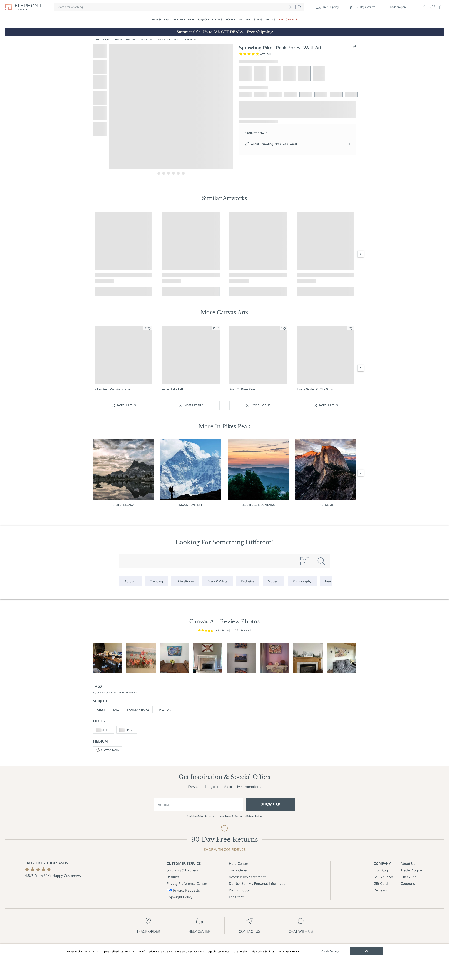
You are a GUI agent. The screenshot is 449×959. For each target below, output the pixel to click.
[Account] (423, 8)
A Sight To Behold (241, 275)
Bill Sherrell (237, 281)
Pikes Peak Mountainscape (112, 389)
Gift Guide (409, 876)
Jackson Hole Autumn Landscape (318, 275)
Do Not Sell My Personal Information (258, 883)
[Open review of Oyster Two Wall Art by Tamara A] (174, 658)
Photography (110, 750)
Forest (100, 709)
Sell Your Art (383, 876)
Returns (173, 876)
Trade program (398, 6)
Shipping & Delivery (182, 870)
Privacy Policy (290, 951)
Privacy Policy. (254, 816)
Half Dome (325, 505)
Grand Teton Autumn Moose (113, 275)
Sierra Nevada (123, 505)
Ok (366, 951)
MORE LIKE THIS (126, 291)
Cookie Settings (265, 951)
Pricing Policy (239, 890)
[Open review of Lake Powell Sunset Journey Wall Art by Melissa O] (274, 658)
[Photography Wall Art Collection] (302, 581)
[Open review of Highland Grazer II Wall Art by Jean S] (341, 658)
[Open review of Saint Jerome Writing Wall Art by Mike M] (107, 658)
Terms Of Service (233, 816)
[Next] (360, 254)
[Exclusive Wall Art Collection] (247, 581)
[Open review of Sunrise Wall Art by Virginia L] (141, 658)
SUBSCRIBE (270, 804)
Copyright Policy (179, 897)
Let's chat (236, 897)
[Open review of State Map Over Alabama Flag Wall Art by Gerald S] (208, 658)
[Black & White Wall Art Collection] (217, 581)
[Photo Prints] (328, 581)
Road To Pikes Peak (242, 389)
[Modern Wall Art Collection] (273, 581)
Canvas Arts (232, 312)
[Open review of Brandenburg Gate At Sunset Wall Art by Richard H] (241, 658)
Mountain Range (138, 709)
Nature (119, 39)
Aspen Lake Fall (172, 389)
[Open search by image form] (291, 7)
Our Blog (381, 870)
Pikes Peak (190, 39)
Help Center (238, 863)
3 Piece (106, 729)
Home (96, 39)
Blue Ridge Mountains (258, 505)
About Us (408, 863)
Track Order (238, 870)
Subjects (107, 39)
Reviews (380, 890)
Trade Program (412, 870)
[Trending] (156, 581)
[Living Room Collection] (185, 581)
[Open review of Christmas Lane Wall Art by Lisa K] (308, 658)
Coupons (408, 883)
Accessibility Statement (247, 876)
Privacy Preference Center (187, 883)
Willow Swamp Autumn (177, 275)
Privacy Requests (186, 890)
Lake (116, 709)
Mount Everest (190, 505)
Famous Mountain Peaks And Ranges (161, 39)
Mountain (132, 39)
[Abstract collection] (130, 581)
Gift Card (381, 883)
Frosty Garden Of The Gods (315, 389)
